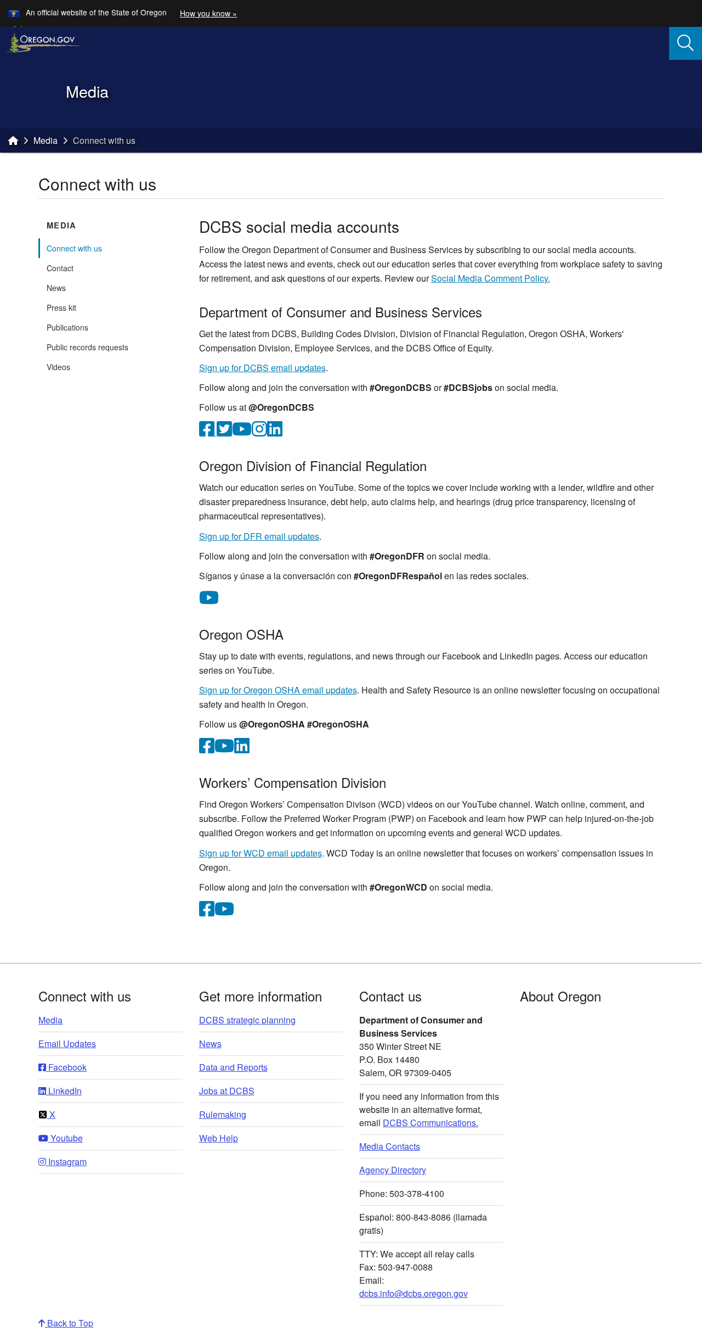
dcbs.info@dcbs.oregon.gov (413, 1293)
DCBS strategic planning (247, 1020)
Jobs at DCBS (226, 1090)
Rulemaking (222, 1114)
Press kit (61, 307)
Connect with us (74, 248)
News (56, 287)
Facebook (66, 1067)
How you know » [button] (208, 13)
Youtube (65, 1138)
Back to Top (69, 1323)
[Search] (685, 43)
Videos (58, 366)
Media (45, 140)
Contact (60, 267)
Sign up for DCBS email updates (262, 367)
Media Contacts (389, 1146)
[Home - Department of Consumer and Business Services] (13, 140)
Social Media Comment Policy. (490, 278)
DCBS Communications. (430, 1122)
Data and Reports (233, 1067)
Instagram (66, 1161)
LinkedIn (64, 1090)
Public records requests (87, 347)
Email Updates (67, 1043)
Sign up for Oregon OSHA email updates (278, 690)
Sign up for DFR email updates (259, 536)
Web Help (218, 1138)
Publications (67, 327)
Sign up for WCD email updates (260, 853)
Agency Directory (392, 1169)
